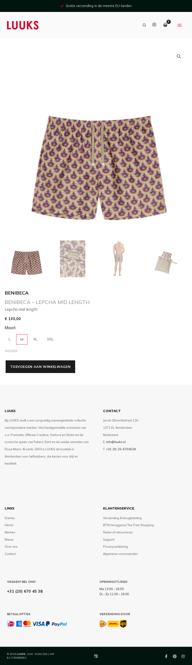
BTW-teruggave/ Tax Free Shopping (128, 525)
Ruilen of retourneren (118, 532)
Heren (9, 525)
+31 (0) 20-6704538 (121, 449)
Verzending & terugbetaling (122, 518)
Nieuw (9, 539)
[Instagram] (183, 656)
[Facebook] (166, 656)
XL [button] (35, 339)
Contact (10, 554)
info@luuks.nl (116, 442)
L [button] (9, 339)
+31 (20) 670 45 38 (25, 591)
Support (108, 539)
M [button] (21, 339)
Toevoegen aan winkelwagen (40, 367)
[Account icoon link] (154, 24)
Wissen (11, 351)
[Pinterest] (175, 656)
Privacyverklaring (47, 476)
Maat (10, 327)
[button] (144, 25)
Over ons (11, 546)
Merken (10, 532)
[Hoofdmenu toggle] (179, 25)
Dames (10, 518)
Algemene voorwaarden (46, 485)
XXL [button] (50, 339)
